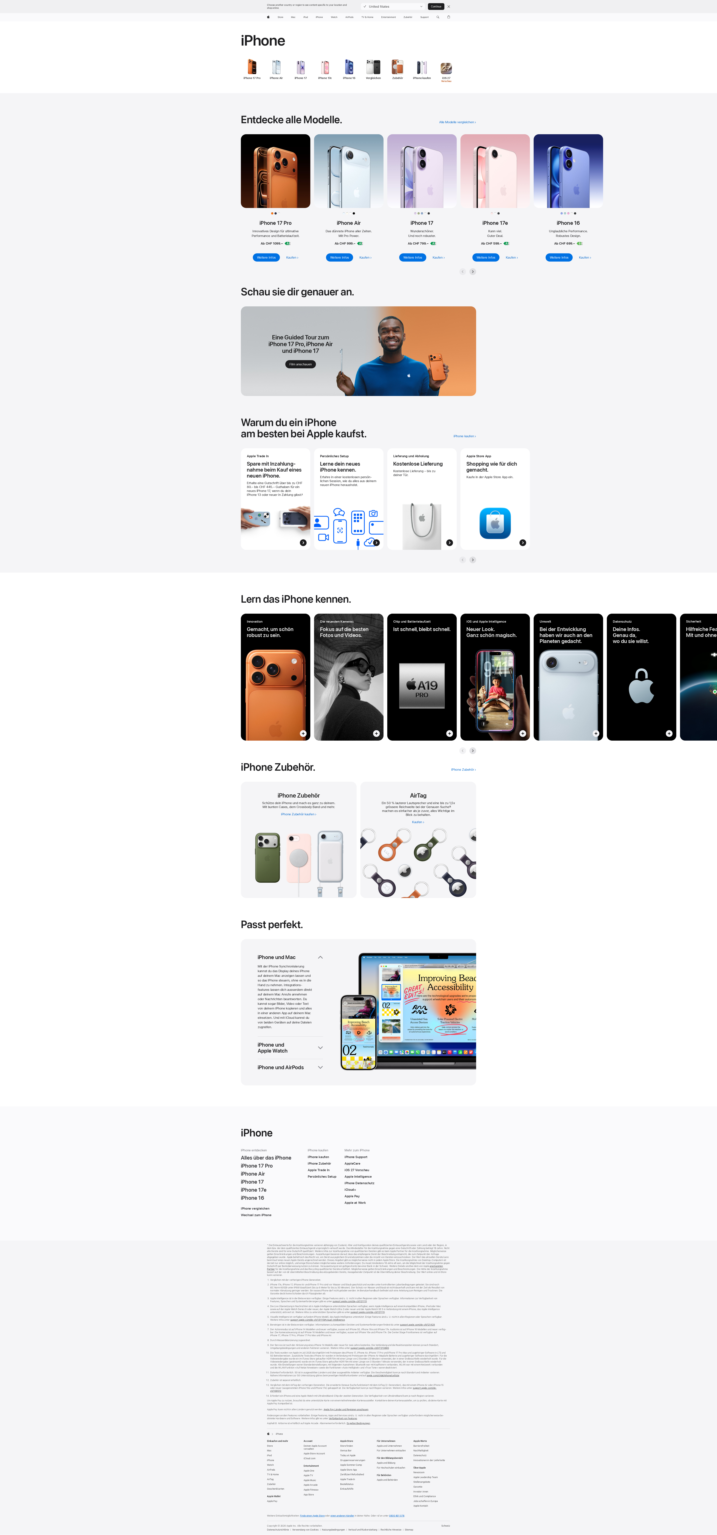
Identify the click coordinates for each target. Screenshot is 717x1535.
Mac (269, 1450)
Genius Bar (346, 1450)
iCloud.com (309, 1458)
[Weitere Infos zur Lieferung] (422, 499)
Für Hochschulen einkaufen (391, 1467)
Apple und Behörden (387, 1480)
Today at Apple (348, 1455)
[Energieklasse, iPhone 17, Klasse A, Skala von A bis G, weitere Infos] (433, 243)
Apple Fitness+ (311, 1490)
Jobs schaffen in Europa (425, 1501)
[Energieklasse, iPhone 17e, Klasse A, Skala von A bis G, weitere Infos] (506, 243)
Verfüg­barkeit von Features (343, 1418)
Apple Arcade (311, 1485)
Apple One (309, 1470)
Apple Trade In (347, 1479)
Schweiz (445, 1526)
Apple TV (308, 1475)
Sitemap (409, 1529)
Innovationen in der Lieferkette (429, 1460)
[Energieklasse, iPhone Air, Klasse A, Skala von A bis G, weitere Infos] (360, 243)
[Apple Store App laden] (495, 499)
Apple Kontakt (420, 1506)
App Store (309, 1494)
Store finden (346, 1446)
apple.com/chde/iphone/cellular (383, 1375)
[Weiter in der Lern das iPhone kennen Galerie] (472, 750)
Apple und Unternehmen (389, 1446)
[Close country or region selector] (448, 6)
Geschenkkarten (275, 1489)
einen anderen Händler (342, 1515)
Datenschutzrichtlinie (278, 1529)
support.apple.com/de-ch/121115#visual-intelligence (317, 1320)
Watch (270, 1465)
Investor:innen (420, 1491)
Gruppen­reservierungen (352, 1460)
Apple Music (310, 1480)
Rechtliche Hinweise (391, 1529)
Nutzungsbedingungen (333, 1529)
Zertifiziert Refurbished (352, 1474)
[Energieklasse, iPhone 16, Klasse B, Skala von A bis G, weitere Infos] (580, 243)
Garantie (417, 1487)
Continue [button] (436, 6)
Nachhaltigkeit (420, 1450)
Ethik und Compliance (424, 1496)
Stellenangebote (421, 1482)
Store (270, 1446)
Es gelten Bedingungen (358, 1423)
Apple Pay (272, 1501)
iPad (269, 1455)
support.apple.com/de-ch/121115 (350, 1301)
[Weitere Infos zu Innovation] (275, 677)
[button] (393, 6)
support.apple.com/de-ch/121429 (417, 1324)
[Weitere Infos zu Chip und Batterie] (422, 677)
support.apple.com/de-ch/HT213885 (369, 1348)
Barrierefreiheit (421, 1446)
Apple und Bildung (386, 1463)
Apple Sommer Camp (351, 1465)
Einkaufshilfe (346, 1489)
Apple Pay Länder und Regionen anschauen (346, 1409)
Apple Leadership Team (425, 1477)
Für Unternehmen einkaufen (391, 1450)
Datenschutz (419, 1455)
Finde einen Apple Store (312, 1515)
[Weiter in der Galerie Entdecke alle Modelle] (472, 271)
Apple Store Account (314, 1453)
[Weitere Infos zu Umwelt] (568, 677)
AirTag (270, 1479)
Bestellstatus (346, 1484)
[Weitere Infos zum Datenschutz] (641, 677)
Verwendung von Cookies (305, 1529)
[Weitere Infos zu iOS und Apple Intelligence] (495, 677)
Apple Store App (348, 1470)
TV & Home (273, 1474)
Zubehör (271, 1484)
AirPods (271, 1470)
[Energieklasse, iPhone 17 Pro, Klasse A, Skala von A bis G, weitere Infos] (288, 243)
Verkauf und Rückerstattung (362, 1529)
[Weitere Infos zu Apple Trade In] (275, 499)
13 (450, 807)
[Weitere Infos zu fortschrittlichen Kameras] (349, 677)
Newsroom (418, 1472)
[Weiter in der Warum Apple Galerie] (472, 560)
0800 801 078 (396, 1515)
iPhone (270, 1460)
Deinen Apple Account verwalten (315, 1447)
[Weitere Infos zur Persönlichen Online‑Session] (349, 499)
